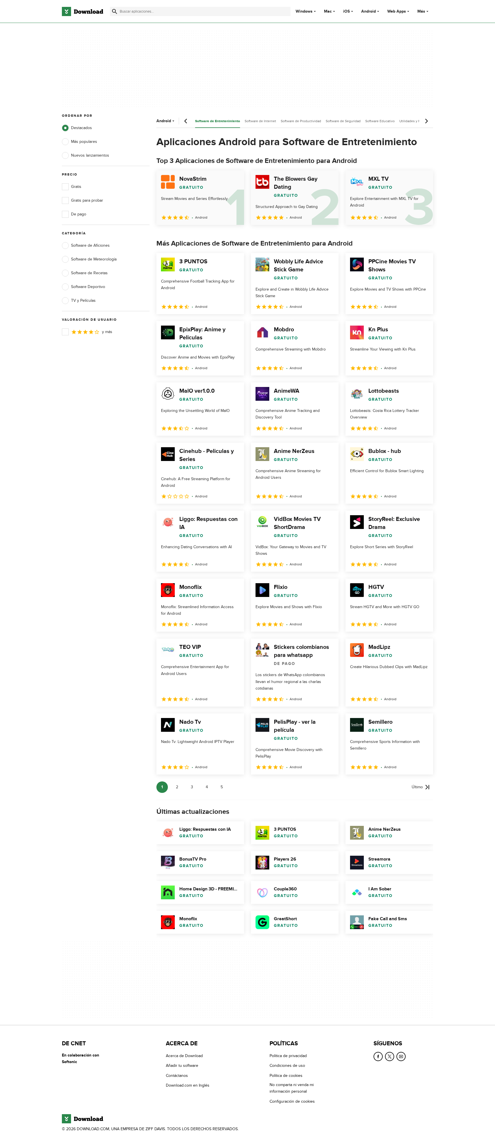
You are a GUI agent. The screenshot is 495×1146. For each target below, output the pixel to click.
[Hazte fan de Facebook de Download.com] (378, 1056)
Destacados (81, 127)
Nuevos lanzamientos (90, 155)
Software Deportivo (88, 286)
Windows (304, 11)
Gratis (76, 186)
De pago (78, 214)
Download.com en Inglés (187, 1085)
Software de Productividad (301, 121)
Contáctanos (177, 1075)
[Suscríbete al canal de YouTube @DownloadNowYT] (401, 1056)
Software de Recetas (89, 273)
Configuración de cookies (292, 1101)
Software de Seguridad (343, 121)
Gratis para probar (87, 200)
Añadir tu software (182, 1065)
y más (107, 331)
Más (421, 11)
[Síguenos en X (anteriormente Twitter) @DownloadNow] (389, 1056)
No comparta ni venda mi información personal (292, 1088)
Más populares (84, 141)
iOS (346, 11)
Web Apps (396, 11)
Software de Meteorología (94, 259)
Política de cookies (286, 1075)
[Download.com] (82, 11)
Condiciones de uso (287, 1065)
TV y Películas (83, 300)
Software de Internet (260, 121)
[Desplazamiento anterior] (186, 121)
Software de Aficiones (90, 245)
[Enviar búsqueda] (114, 11)
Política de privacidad (288, 1055)
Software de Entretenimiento (217, 121)
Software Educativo (380, 121)
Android (368, 11)
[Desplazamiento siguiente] (426, 121)
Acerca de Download (184, 1055)
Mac (328, 11)
